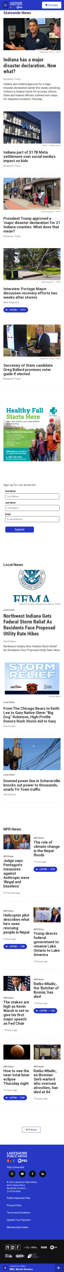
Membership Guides (17, 1227)
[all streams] (59, 1267)
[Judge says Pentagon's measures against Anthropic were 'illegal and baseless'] (16, 841)
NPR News (8, 856)
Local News (9, 610)
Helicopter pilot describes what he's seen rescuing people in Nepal (16, 923)
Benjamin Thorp (12, 79)
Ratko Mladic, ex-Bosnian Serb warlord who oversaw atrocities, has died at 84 (46, 1081)
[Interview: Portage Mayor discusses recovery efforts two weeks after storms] (32, 264)
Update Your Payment (19, 1220)
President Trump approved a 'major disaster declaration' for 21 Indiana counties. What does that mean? (31, 224)
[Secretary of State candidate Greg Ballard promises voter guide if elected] (32, 340)
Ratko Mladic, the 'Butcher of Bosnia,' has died (46, 990)
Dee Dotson (9, 641)
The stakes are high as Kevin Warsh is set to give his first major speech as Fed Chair (16, 1013)
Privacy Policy (14, 1205)
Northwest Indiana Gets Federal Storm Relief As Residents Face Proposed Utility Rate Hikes (29, 625)
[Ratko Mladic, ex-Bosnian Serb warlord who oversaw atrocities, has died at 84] (47, 1052)
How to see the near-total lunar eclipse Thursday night (16, 1077)
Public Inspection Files (18, 1198)
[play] (5, 1267)
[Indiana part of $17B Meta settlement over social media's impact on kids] (32, 127)
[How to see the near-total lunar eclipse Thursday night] (16, 1052)
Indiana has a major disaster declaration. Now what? (29, 65)
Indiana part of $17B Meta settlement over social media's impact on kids (29, 156)
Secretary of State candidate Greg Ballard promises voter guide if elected (28, 369)
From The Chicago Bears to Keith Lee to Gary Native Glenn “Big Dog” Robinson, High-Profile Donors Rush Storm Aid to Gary (31, 714)
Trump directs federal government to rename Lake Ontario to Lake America (47, 944)
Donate (53, 5)
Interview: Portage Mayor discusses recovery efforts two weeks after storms (30, 293)
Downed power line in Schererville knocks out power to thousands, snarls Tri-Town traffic (31, 785)
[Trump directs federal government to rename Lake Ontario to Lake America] (47, 914)
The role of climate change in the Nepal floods (47, 848)
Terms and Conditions (18, 1212)
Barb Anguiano (11, 302)
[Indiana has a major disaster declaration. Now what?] (32, 34)
